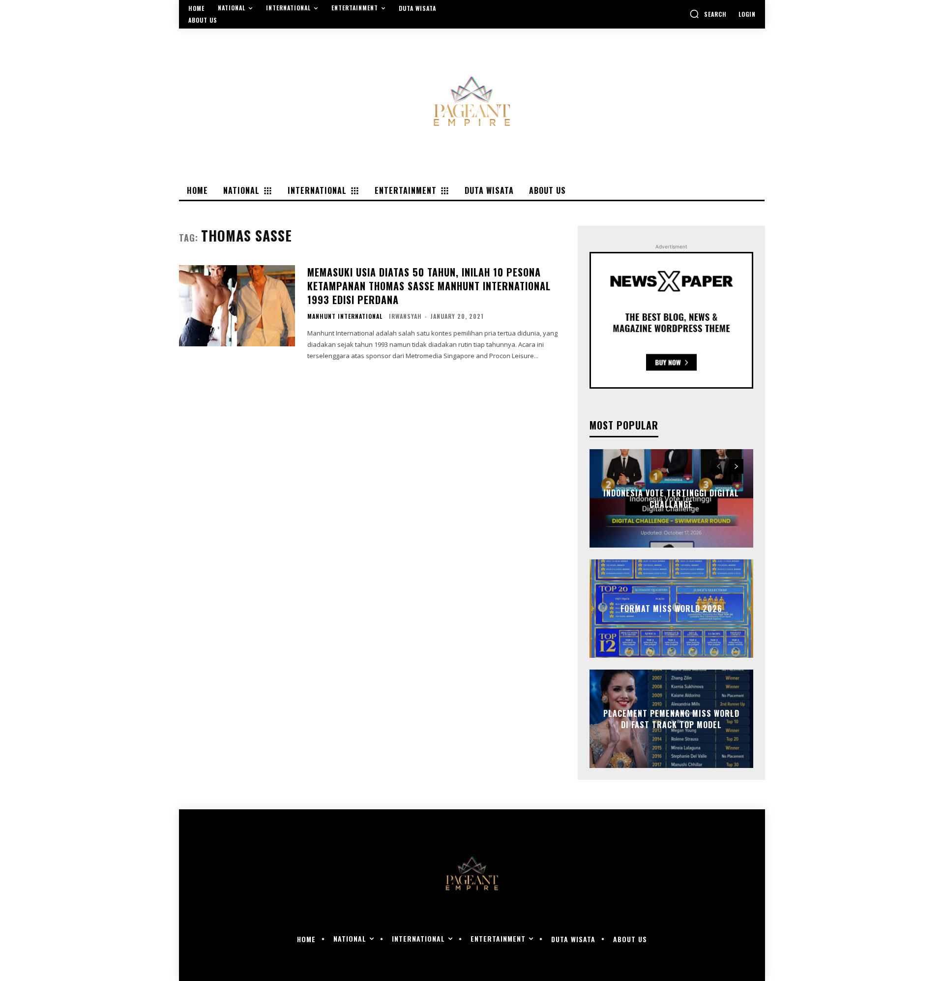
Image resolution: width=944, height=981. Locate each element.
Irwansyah (405, 316)
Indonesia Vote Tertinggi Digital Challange (671, 498)
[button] (708, 14)
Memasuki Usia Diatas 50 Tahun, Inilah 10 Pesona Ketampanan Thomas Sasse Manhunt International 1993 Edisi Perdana (429, 286)
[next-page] (736, 466)
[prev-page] (718, 466)
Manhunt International (345, 316)
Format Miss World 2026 (671, 608)
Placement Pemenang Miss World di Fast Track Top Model (671, 718)
